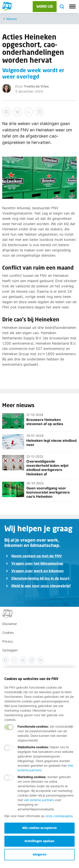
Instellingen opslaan (39, 841)
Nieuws (11, 19)
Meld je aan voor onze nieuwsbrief (41, 585)
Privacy (7, 641)
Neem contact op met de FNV (36, 556)
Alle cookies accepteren (39, 828)
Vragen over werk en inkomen (37, 571)
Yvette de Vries (36, 86)
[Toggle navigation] (72, 6)
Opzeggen (10, 650)
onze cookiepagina (59, 816)
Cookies (8, 632)
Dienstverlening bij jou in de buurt (40, 578)
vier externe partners (39, 800)
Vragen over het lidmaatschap (37, 563)
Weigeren (40, 854)
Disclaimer (9, 624)
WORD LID (44, 6)
